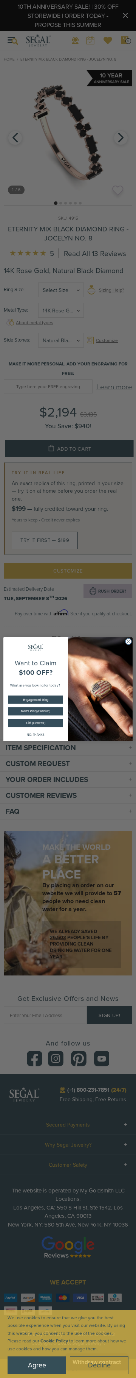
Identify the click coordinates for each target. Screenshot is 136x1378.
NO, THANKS (36, 735)
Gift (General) (35, 722)
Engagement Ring (36, 699)
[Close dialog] (128, 641)
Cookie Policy (54, 1340)
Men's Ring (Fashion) (35, 711)
